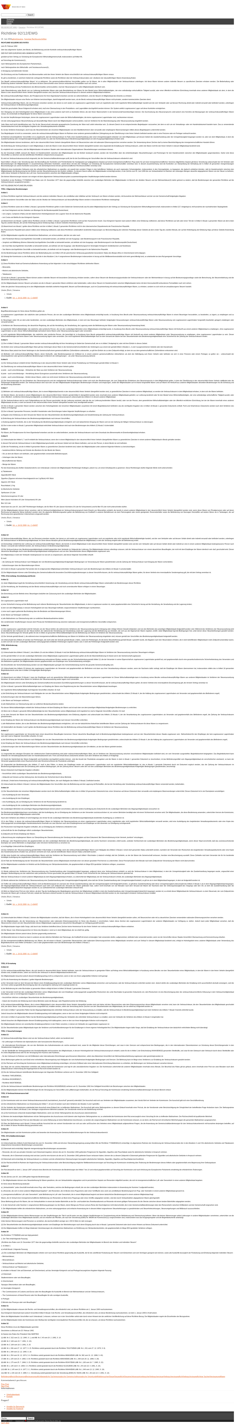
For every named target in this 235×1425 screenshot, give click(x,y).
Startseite (10, 19)
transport (136, 1377)
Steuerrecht (128, 1377)
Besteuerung (21, 1377)
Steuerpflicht (119, 1377)
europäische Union (85, 1377)
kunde (94, 1377)
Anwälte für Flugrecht (15, 1409)
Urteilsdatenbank (13, 1394)
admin (14, 39)
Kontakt (10, 1397)
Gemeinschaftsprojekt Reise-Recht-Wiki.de (44, 1421)
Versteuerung (215, 1377)
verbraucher (144, 1377)
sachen (106, 1377)
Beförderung (6, 1377)
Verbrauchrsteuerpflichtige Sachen (196, 1377)
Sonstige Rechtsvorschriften (35, 39)
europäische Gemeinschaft (67, 1377)
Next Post (5, 1386)
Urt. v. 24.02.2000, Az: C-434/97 (25, 298)
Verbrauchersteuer (156, 1377)
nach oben (5, 1423)
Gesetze (10, 22)
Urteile (9, 24)
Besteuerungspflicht (33, 1377)
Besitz (13, 1377)
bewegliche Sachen (48, 1377)
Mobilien (100, 1377)
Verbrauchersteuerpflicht (173, 1377)
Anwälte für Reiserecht (15, 1407)
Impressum (20, 1421)
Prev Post (5, 1384)
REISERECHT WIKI (9, 27)
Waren (222, 1377)
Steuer (111, 1377)
